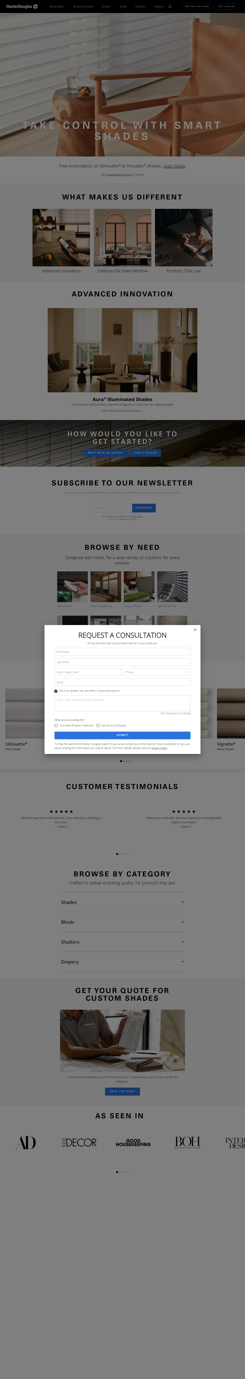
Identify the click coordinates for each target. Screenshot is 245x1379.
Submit (122, 735)
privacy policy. (160, 748)
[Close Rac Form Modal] (195, 629)
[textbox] (122, 703)
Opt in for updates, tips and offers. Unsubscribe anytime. (89, 690)
